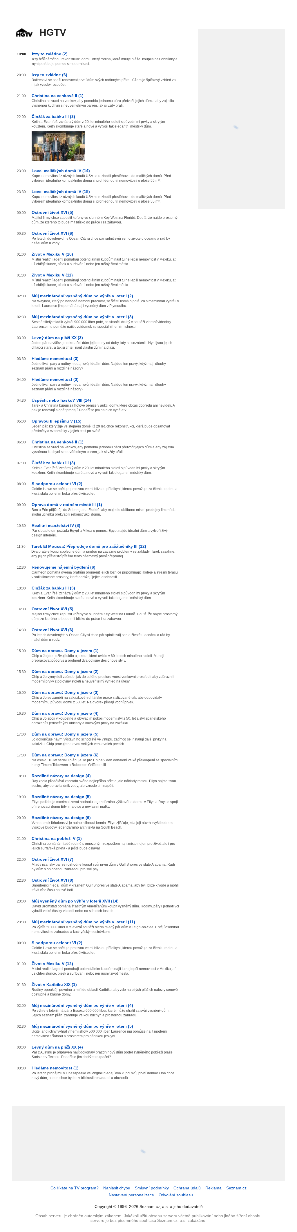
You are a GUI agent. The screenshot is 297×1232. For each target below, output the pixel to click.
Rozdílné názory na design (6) (61, 817)
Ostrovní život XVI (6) (52, 233)
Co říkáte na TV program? (74, 1188)
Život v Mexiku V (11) (52, 275)
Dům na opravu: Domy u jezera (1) (65, 650)
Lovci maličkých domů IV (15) (61, 191)
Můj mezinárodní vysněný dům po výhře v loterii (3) (82, 316)
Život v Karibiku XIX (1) (54, 984)
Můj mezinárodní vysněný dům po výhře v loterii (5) (82, 1026)
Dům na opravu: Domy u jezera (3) (65, 692)
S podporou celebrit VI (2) (57, 483)
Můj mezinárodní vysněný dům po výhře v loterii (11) (83, 922)
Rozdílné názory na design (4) (61, 776)
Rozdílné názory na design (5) (61, 796)
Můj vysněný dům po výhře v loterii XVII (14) (75, 901)
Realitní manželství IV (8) (56, 525)
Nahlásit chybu (116, 1188)
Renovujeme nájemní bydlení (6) (63, 567)
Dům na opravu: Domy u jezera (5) (65, 734)
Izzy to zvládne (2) (50, 54)
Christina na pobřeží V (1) (57, 838)
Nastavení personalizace (131, 1195)
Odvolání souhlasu (176, 1195)
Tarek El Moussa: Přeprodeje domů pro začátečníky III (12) (88, 546)
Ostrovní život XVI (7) (52, 859)
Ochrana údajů (187, 1188)
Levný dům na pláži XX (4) (57, 1047)
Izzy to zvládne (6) (49, 74)
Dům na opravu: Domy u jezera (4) (65, 713)
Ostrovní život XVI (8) (52, 880)
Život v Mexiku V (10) (52, 254)
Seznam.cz (236, 1188)
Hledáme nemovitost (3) (55, 358)
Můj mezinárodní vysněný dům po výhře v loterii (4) (82, 1005)
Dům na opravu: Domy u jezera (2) (65, 671)
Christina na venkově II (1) (58, 95)
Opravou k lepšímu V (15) (57, 421)
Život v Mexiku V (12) (52, 963)
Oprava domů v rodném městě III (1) (67, 504)
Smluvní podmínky (152, 1188)
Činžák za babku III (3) (53, 116)
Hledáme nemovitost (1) (55, 1068)
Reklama (213, 1188)
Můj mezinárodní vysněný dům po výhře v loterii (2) (82, 296)
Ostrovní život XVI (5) (52, 212)
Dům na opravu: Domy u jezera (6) (65, 755)
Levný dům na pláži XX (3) (57, 337)
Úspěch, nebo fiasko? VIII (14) (61, 400)
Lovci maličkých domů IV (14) (61, 170)
